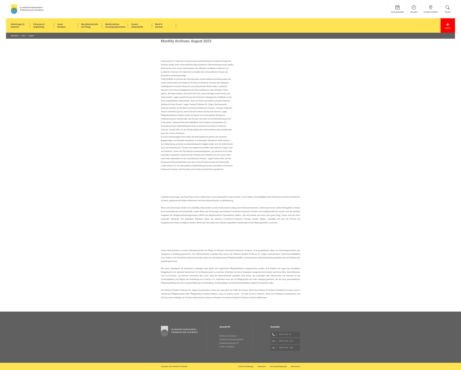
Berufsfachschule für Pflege (89, 25)
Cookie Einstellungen (246, 366)
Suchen (448, 12)
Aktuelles (414, 12)
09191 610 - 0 (285, 334)
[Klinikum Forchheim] (27, 9)
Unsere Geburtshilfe (137, 25)
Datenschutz (295, 366)
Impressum (262, 366)
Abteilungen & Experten (17, 25)
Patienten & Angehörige (39, 25)
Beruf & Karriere (159, 25)
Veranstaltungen (397, 12)
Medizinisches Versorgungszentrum (115, 25)
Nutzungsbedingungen (278, 366)
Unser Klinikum (61, 25)
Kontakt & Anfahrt (431, 12)
